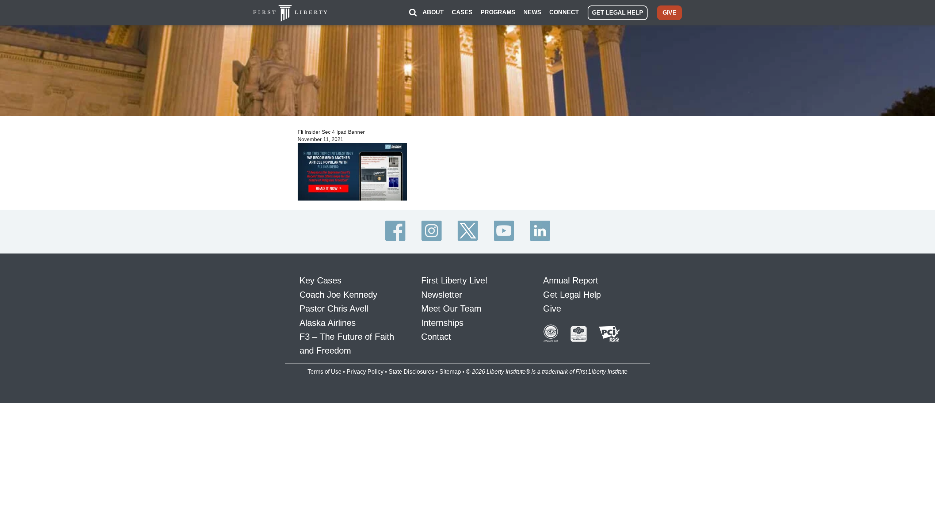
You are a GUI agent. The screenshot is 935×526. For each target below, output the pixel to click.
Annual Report (570, 280)
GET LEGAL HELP (617, 12)
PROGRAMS (498, 12)
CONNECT (564, 12)
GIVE (669, 12)
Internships (442, 323)
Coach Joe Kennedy (338, 295)
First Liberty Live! (454, 280)
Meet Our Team (451, 308)
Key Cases (320, 280)
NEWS (532, 12)
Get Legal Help (572, 295)
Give (552, 308)
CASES (462, 12)
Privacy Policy (365, 372)
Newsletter (441, 295)
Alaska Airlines (327, 323)
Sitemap (450, 372)
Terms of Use (324, 372)
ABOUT (433, 12)
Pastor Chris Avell (333, 308)
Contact (436, 337)
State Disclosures (411, 372)
